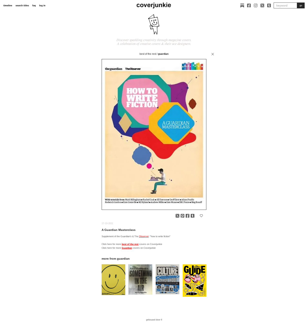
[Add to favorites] (201, 216)
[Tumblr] (269, 5)
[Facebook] (249, 5)
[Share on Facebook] (187, 216)
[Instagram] (256, 5)
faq (34, 5)
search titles (22, 5)
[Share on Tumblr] (192, 216)
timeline (7, 5)
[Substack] (242, 5)
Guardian (163, 53)
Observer (144, 236)
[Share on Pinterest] (182, 216)
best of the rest (148, 53)
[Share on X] (177, 216)
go (301, 5)
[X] (262, 5)
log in (42, 5)
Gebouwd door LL (154, 319)
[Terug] (213, 54)
